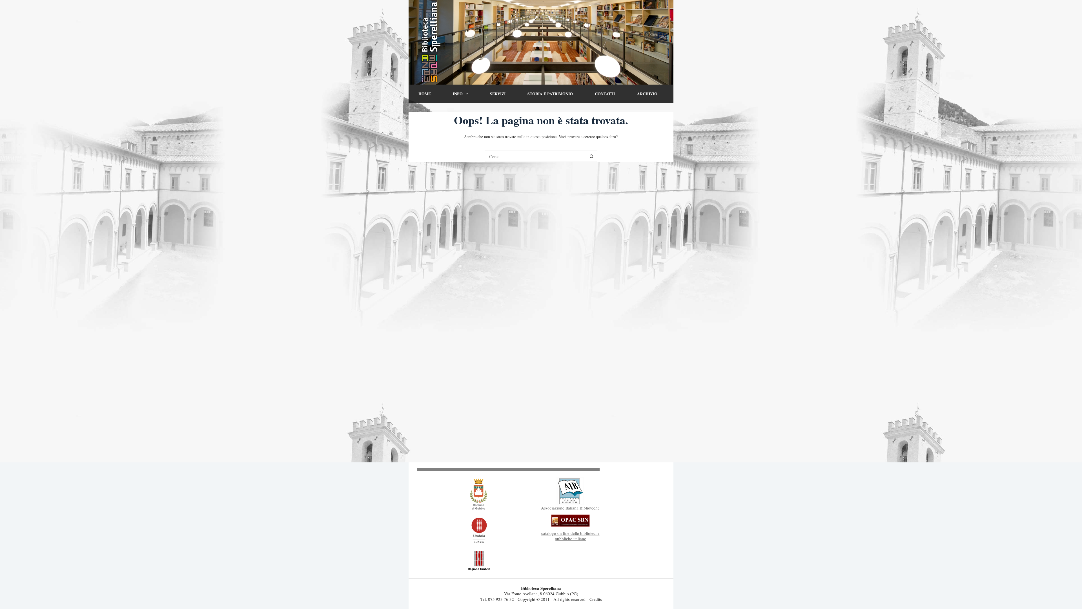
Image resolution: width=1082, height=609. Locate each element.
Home (424, 94)
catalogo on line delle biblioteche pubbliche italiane (570, 536)
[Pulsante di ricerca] (591, 156)
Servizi (497, 94)
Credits (595, 599)
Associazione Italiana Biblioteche (570, 508)
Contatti (605, 94)
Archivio (647, 94)
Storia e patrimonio (550, 94)
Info (458, 94)
